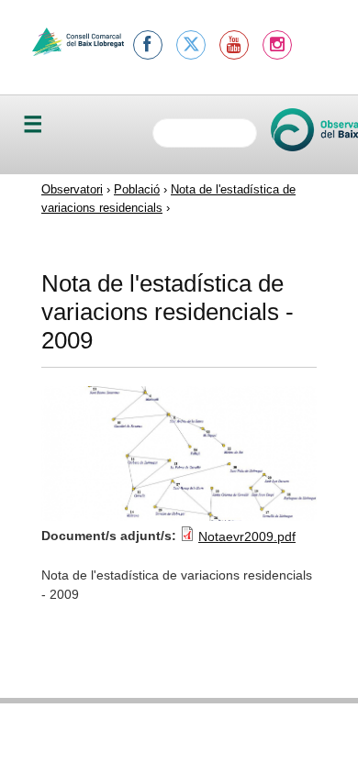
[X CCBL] (191, 45)
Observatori (72, 189)
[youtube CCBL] (234, 45)
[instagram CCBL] (277, 45)
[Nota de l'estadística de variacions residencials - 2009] (179, 516)
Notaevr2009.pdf (247, 536)
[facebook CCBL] (147, 45)
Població (137, 189)
